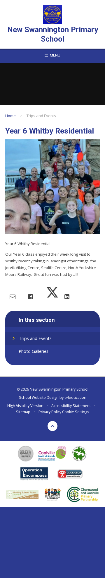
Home (10, 115)
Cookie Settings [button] (75, 411)
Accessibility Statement (71, 405)
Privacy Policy (49, 411)
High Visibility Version (25, 405)
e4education (75, 397)
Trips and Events (41, 115)
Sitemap (23, 411)
